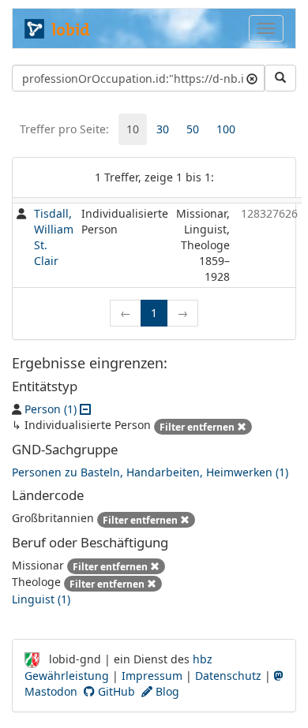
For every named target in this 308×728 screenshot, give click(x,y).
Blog (165, 691)
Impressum (152, 675)
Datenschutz (228, 675)
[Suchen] (280, 78)
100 (225, 128)
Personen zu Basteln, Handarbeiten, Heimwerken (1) (150, 472)
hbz (202, 658)
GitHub (115, 691)
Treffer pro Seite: (64, 128)
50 (192, 128)
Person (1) (50, 408)
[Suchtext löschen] (252, 78)
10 (132, 128)
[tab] (132, 129)
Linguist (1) (41, 599)
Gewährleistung (66, 675)
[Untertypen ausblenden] (85, 408)
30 (162, 128)
